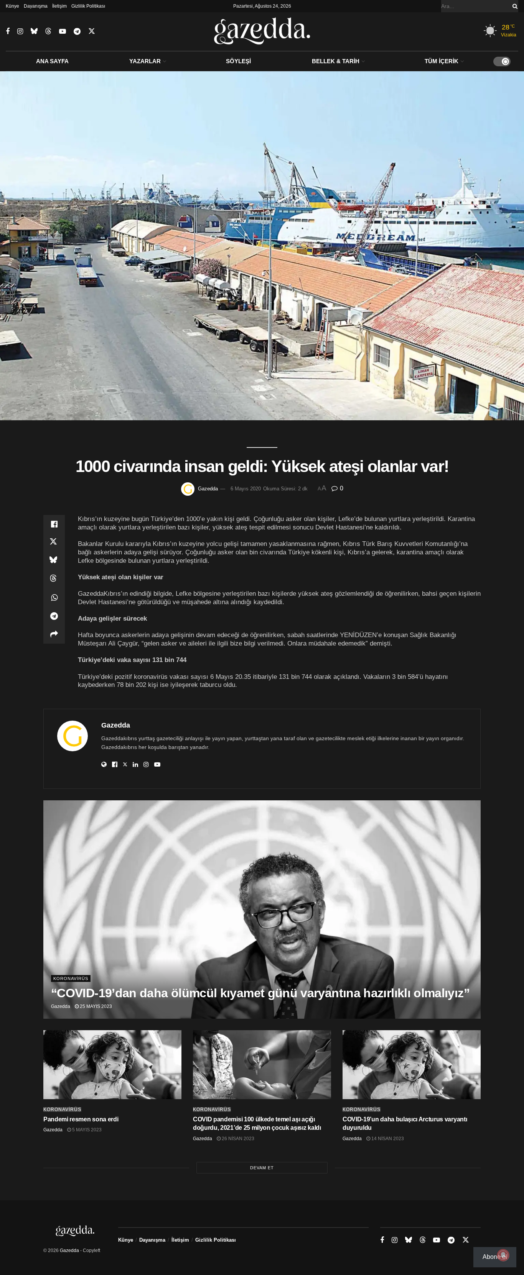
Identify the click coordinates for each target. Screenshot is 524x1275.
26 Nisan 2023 (237, 1138)
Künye (12, 6)
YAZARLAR (145, 61)
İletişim (59, 6)
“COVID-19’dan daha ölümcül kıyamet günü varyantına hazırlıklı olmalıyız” (260, 993)
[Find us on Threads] (48, 31)
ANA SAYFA (52, 61)
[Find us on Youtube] (62, 31)
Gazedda (208, 489)
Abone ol (495, 1257)
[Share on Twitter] (54, 542)
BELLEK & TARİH (335, 61)
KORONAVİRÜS (70, 978)
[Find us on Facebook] (8, 31)
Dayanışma (36, 6)
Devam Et (262, 1167)
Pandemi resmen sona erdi (80, 1119)
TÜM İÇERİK (441, 61)
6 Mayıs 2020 (246, 489)
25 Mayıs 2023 (95, 1006)
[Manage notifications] (503, 1255)
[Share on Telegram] (54, 616)
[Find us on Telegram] (77, 31)
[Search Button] (514, 6)
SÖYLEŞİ (238, 61)
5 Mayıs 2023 (86, 1129)
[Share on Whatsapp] (54, 597)
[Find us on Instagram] (20, 31)
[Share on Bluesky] (54, 561)
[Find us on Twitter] (91, 31)
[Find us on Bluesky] (34, 31)
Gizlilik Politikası (88, 6)
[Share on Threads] (54, 579)
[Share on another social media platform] (54, 634)
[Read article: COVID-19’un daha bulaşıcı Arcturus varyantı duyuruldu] (412, 1064)
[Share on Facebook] (54, 524)
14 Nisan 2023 (387, 1138)
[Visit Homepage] (262, 31)
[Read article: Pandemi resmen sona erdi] (112, 1064)
